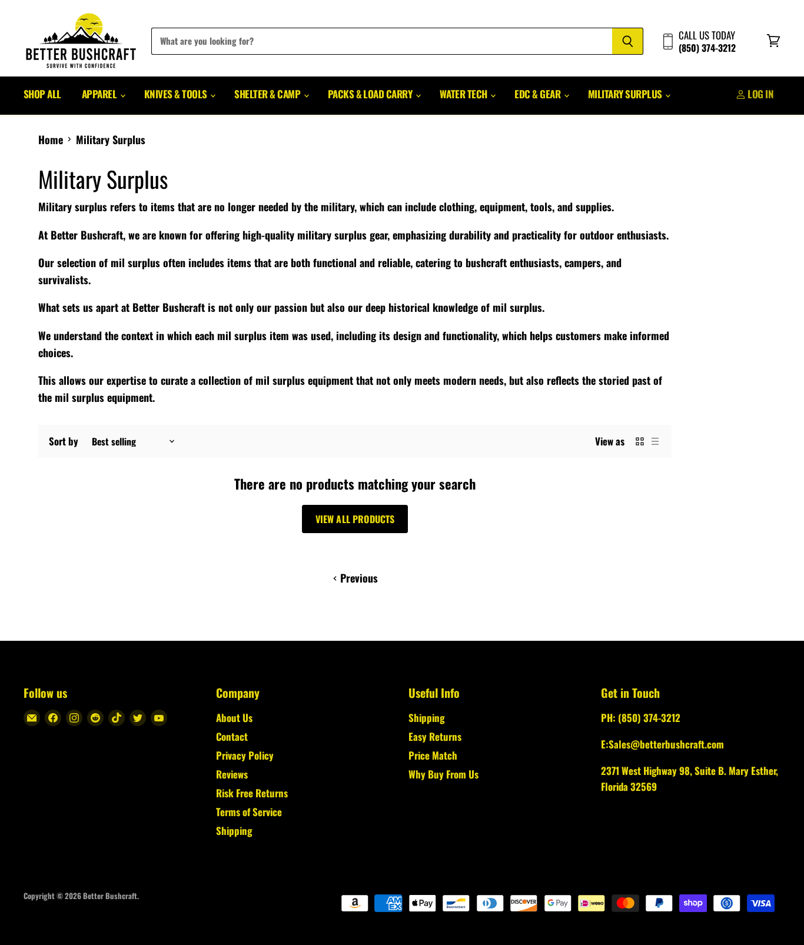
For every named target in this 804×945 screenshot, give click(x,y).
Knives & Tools (176, 93)
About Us (234, 717)
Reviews (232, 774)
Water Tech (464, 93)
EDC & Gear (538, 93)
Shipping (234, 830)
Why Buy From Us (443, 774)
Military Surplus (626, 93)
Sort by (63, 441)
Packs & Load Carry (371, 93)
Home (50, 140)
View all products (355, 519)
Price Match (432, 755)
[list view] (655, 441)
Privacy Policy (245, 755)
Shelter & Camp (268, 93)
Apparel (100, 93)
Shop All (42, 93)
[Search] (627, 41)
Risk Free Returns (252, 793)
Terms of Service (249, 811)
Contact (232, 736)
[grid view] (640, 441)
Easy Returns (434, 736)
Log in (759, 93)
